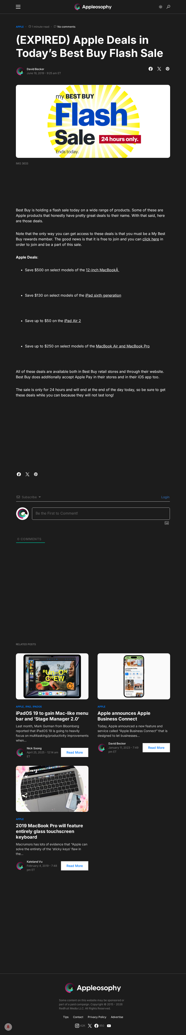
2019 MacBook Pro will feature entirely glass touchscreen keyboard (49, 831)
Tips (66, 1017)
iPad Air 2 (72, 320)
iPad (28, 706)
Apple (20, 26)
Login (164, 497)
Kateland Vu (34, 861)
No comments (66, 26)
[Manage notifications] (8, 1026)
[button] (18, 7)
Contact (78, 1017)
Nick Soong (34, 748)
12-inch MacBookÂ (102, 270)
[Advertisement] (98, 185)
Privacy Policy (97, 1017)
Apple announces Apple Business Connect (124, 716)
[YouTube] (109, 1026)
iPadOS (37, 706)
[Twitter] (90, 1026)
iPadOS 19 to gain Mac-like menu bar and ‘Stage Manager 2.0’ (52, 716)
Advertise (117, 1017)
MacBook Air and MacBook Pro (123, 346)
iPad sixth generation (103, 295)
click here (150, 239)
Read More (74, 752)
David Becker (35, 69)
